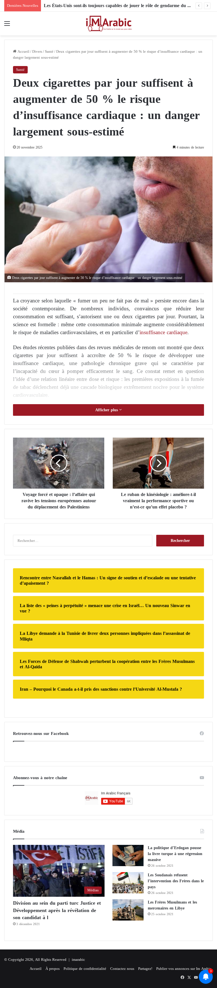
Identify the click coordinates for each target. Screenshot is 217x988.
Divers (37, 51)
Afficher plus (107, 410)
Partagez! (145, 968)
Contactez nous (122, 968)
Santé (49, 51)
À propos (52, 968)
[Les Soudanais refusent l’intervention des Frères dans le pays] (128, 882)
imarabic (78, 959)
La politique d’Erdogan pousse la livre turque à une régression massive (175, 854)
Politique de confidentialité (85, 968)
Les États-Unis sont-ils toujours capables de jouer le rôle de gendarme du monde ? (124, 5)
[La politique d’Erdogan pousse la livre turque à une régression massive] (128, 855)
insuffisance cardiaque (163, 332)
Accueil (22, 51)
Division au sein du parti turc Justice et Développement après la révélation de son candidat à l (57, 910)
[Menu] (7, 25)
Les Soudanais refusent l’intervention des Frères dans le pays (176, 881)
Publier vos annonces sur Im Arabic (183, 968)
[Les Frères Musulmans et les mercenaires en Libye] (128, 910)
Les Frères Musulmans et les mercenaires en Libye (172, 905)
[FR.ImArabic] (108, 23)
